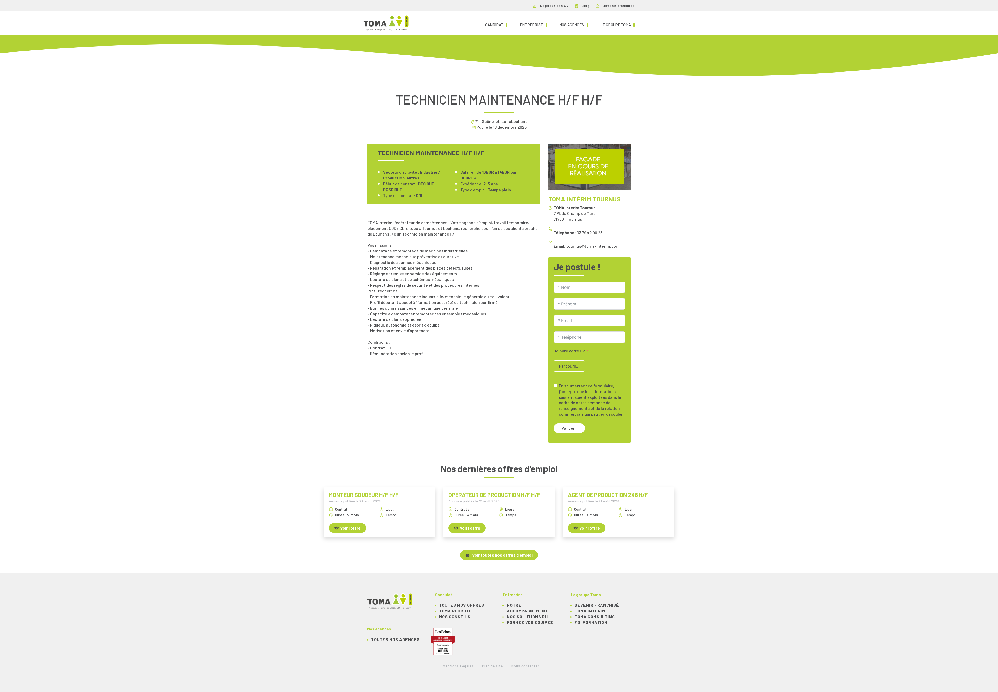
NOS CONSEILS (454, 616)
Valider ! (569, 428)
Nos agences (573, 24)
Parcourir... (569, 365)
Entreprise (533, 24)
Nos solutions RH (527, 616)
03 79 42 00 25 (589, 232)
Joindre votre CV (569, 350)
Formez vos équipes (530, 622)
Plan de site (492, 666)
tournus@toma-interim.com (593, 246)
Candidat (496, 24)
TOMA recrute (455, 610)
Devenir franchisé (618, 6)
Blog (585, 6)
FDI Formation (591, 622)
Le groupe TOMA (617, 24)
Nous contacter (525, 666)
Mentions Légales (458, 666)
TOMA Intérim (590, 610)
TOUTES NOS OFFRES (461, 605)
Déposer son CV (554, 6)
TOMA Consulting (595, 616)
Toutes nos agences (395, 639)
